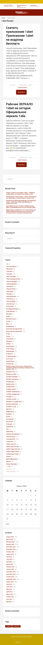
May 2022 (9, 589)
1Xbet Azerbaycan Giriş (13, 279)
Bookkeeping (10, 326)
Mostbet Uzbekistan (12, 404)
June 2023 (9, 559)
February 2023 (10, 567)
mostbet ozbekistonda (12, 391)
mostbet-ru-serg (11, 406)
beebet (8, 316)
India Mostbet (10, 351)
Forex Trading (10, 349)
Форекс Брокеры (11, 464)
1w (7, 264)
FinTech (8, 344)
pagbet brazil (10, 411)
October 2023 (10, 552)
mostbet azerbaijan (12, 376)
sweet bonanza (10, 436)
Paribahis (9, 414)
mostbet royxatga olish (13, 394)
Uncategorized (10, 439)
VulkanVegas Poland (12, 454)
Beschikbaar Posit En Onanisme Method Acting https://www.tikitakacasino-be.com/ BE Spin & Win (20, 206)
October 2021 (10, 596)
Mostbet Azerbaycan (12, 379)
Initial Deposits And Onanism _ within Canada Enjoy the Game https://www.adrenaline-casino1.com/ (21, 197)
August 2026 (10, 537)
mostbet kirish (10, 386)
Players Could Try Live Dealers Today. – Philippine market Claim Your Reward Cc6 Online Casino (20, 193)
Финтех (8, 461)
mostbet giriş (10, 381)
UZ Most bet (9, 441)
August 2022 (10, 582)
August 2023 (10, 554)
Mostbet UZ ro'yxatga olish (14, 401)
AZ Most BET (10, 306)
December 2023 (11, 547)
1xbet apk (9, 274)
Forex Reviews (10, 346)
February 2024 (10, 542)
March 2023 (9, 564)
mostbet (8, 626)
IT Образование (11, 356)
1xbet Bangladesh (11, 284)
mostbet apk (10, 364)
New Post (9, 409)
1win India (9, 271)
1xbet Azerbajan (11, 276)
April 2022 (9, 592)
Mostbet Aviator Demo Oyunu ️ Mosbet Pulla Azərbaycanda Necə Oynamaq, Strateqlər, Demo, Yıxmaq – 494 (20, 368)
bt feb (8, 334)
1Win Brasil (9, 269)
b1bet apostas (10, 311)
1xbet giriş (9, 294)
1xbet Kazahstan (11, 296)
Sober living (9, 431)
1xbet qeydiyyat (10, 301)
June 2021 (9, 599)
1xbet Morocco (10, 299)
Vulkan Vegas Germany (13, 449)
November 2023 (10, 549)
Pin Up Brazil (10, 419)
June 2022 (9, 587)
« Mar (7, 524)
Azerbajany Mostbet (12, 309)
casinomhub (10, 339)
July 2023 (9, 557)
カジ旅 (8, 466)
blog (7, 324)
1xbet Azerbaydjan (11, 281)
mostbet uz (9, 396)
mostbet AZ (16, 626)
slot (7, 429)
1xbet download (10, 289)
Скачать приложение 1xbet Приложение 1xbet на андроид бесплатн (19, 35)
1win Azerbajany (11, 266)
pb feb (8, 416)
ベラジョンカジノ (11, 471)
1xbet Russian (22, 87)
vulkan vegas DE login (12, 446)
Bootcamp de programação (14, 329)
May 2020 (9, 601)
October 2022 (10, 577)
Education (9, 341)
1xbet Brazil (9, 286)
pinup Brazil (9, 426)
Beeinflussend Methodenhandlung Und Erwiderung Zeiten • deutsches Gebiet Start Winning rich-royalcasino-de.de (21, 202)
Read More (21, 92)
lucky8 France (10, 361)
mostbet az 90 (10, 371)
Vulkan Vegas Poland (12, 451)
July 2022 (9, 584)
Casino (8, 336)
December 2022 (11, 572)
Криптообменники (11, 459)
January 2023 (10, 569)
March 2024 (9, 539)
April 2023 (9, 562)
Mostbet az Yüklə (11, 374)
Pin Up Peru (9, 421)
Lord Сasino (9, 359)
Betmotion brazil (11, 319)
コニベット (9, 469)
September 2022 (11, 579)
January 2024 (10, 544)
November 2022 (10, 574)
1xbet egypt (9, 291)
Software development (13, 434)
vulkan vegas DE (11, 444)
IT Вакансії (9, 354)
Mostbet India (10, 384)
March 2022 (9, 594)
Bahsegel (9, 314)
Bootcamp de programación (14, 331)
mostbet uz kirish (11, 399)
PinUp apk (9, 424)
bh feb (8, 321)
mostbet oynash (11, 389)
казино (8, 456)
